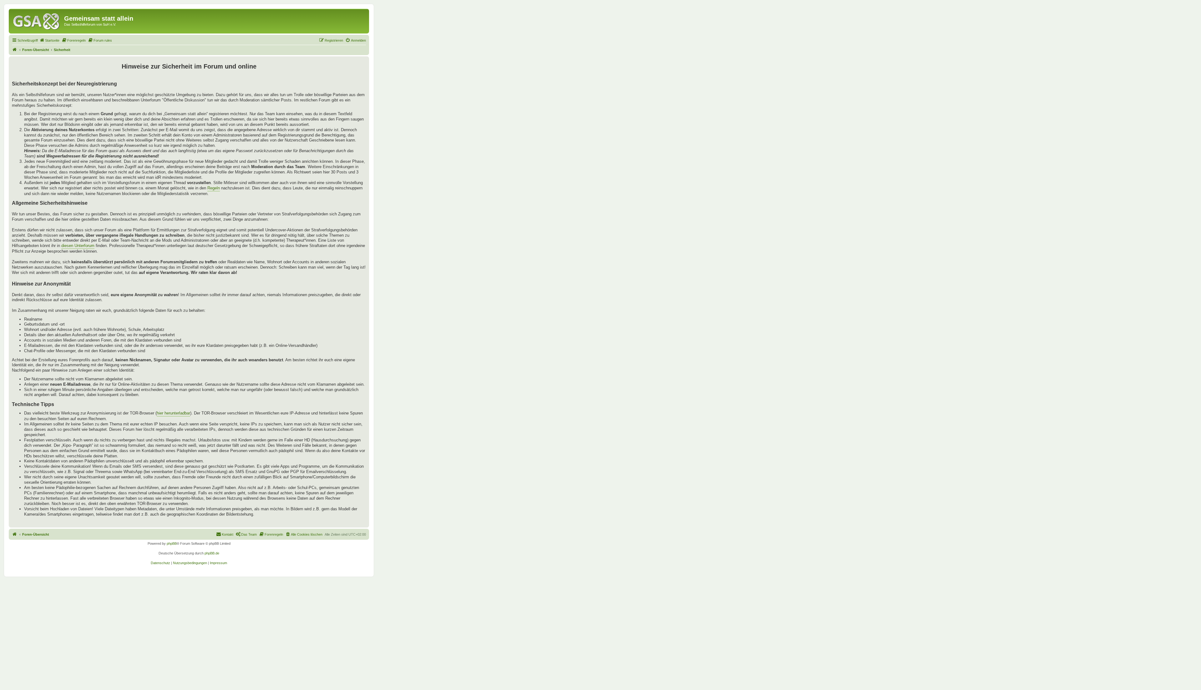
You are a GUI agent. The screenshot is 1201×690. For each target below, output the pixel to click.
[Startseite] (37, 20)
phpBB (172, 543)
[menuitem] (49, 40)
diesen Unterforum (77, 245)
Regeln (213, 188)
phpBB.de (212, 553)
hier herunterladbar (173, 413)
